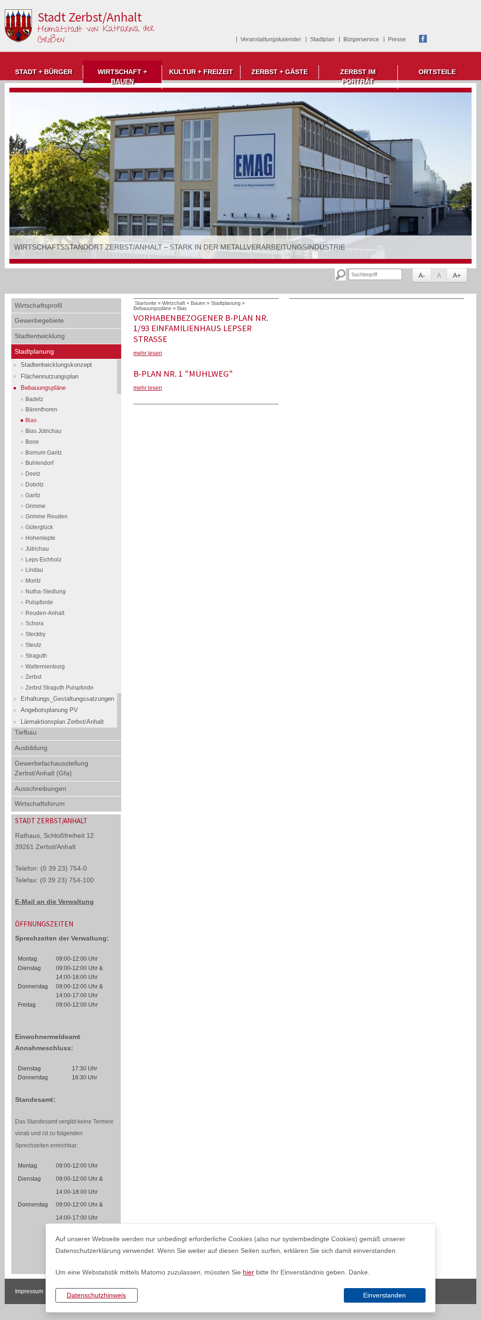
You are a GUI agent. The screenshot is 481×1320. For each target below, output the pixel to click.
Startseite (145, 303)
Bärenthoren (41, 409)
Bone (32, 442)
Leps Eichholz (43, 559)
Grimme (35, 506)
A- (422, 275)
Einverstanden (384, 1295)
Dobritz (34, 484)
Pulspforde (39, 602)
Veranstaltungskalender (270, 39)
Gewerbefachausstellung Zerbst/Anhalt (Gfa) (51, 768)
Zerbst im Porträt (358, 76)
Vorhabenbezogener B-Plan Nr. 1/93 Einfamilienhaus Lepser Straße (200, 328)
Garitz (32, 495)
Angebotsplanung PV (49, 709)
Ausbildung (31, 747)
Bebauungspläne (43, 387)
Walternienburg (45, 666)
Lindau (34, 570)
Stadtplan (322, 39)
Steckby (35, 634)
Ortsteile (437, 72)
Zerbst (33, 677)
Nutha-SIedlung (45, 591)
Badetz (34, 399)
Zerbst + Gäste (279, 72)
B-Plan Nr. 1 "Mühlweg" (183, 373)
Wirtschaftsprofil (38, 305)
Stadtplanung (34, 351)
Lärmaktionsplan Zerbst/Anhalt (62, 721)
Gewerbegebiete (39, 320)
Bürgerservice (361, 39)
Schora (34, 623)
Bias (31, 420)
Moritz (33, 580)
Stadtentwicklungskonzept (56, 364)
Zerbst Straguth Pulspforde (59, 687)
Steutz (33, 645)
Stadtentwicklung (40, 336)
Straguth (36, 655)
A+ (457, 275)
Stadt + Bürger (43, 72)
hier (248, 1272)
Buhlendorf (39, 463)
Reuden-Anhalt (44, 613)
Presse (397, 39)
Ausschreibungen (40, 788)
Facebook (423, 39)
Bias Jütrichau (43, 431)
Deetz (32, 473)
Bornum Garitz (43, 452)
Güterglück (39, 527)
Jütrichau (37, 549)
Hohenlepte (40, 538)
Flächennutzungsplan (49, 376)
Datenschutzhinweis (96, 1295)
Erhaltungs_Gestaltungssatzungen (67, 698)
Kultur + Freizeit (201, 72)
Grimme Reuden (46, 516)
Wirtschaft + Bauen (122, 76)
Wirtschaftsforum (40, 803)
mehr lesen (147, 353)
